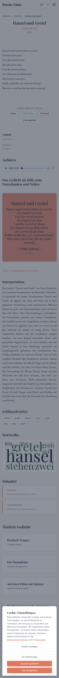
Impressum (40, 639)
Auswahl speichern (29, 663)
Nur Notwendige (29, 657)
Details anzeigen (29, 646)
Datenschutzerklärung (17, 639)
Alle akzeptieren (29, 670)
